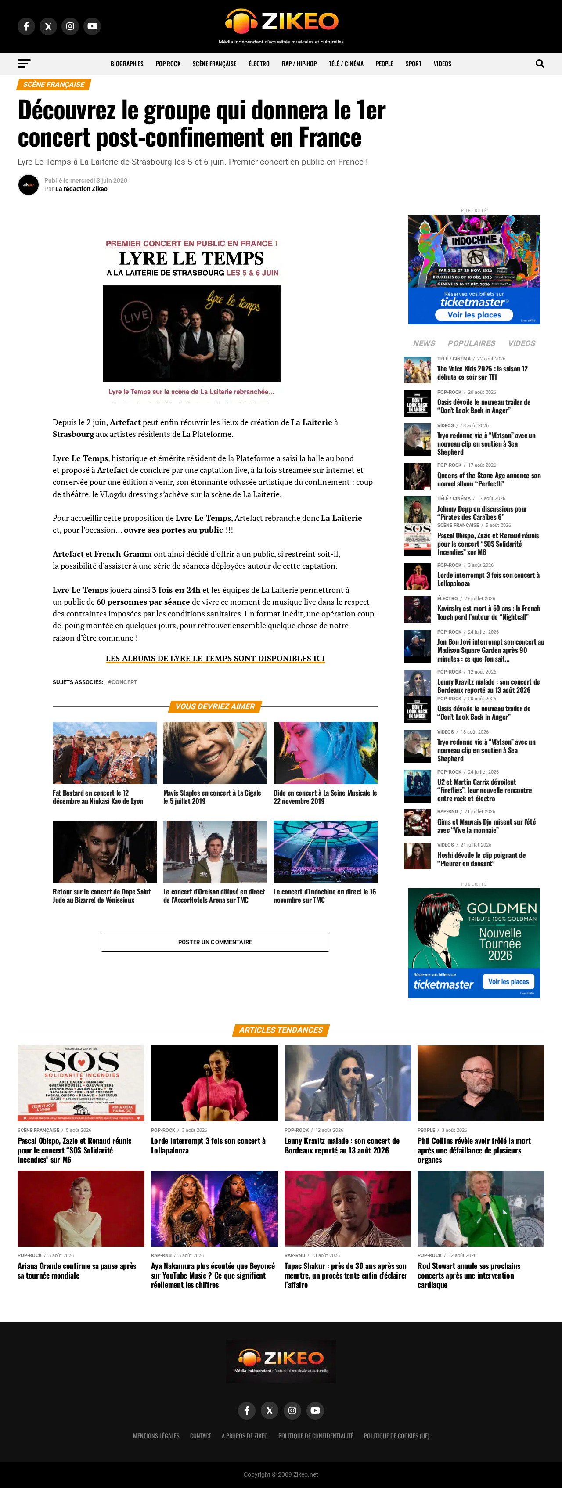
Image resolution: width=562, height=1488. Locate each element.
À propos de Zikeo (245, 1435)
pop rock (168, 63)
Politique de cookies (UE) (396, 1435)
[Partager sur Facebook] (28, 425)
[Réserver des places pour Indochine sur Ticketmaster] (474, 266)
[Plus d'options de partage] (28, 509)
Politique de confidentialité (315, 1435)
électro (259, 63)
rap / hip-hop (299, 63)
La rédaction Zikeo (81, 188)
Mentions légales (156, 1435)
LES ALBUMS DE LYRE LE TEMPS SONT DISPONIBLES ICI (215, 658)
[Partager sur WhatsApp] (28, 446)
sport (414, 63)
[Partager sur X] (28, 467)
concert (124, 682)
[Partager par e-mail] (28, 488)
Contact (200, 1435)
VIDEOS (442, 63)
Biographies (127, 63)
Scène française (214, 63)
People (384, 63)
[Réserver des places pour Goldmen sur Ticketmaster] (474, 940)
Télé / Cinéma (346, 63)
